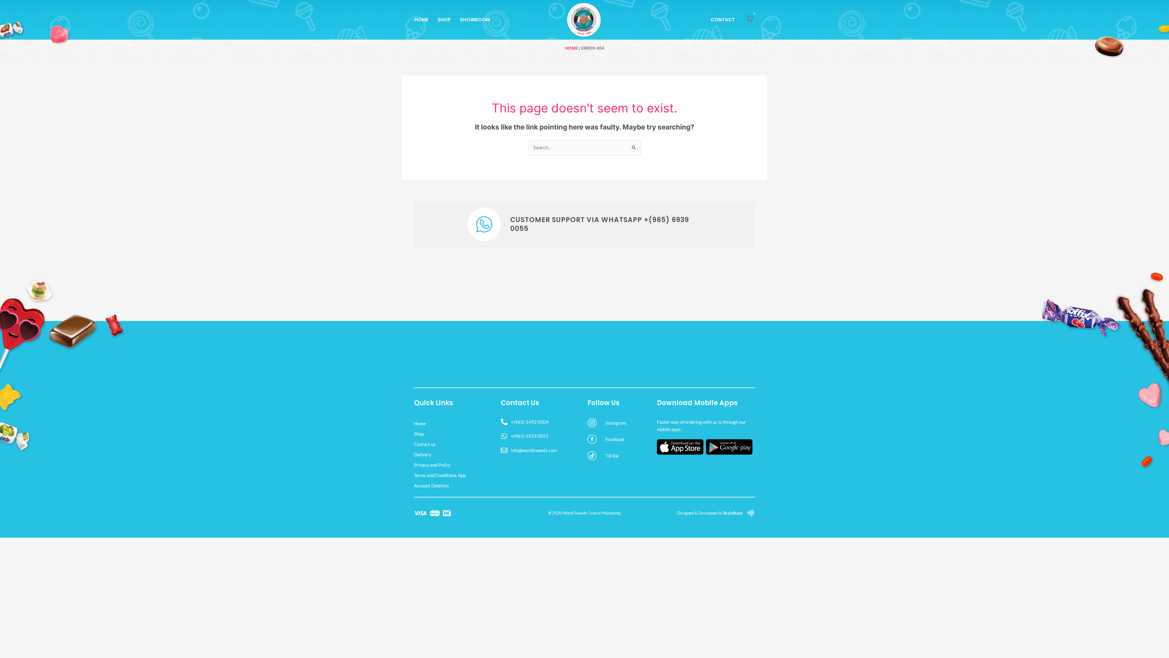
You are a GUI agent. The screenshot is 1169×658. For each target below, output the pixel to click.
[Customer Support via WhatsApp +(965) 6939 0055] (484, 224)
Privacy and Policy (432, 465)
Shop (444, 19)
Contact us (425, 444)
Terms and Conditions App (440, 475)
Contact (723, 19)
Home (421, 19)
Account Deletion (431, 485)
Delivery (422, 454)
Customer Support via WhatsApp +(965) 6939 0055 (599, 224)
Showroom (475, 19)
